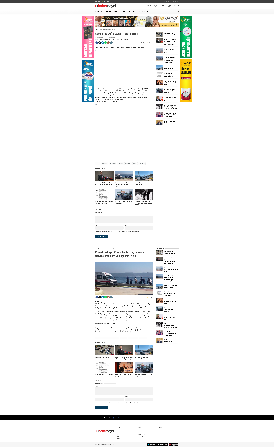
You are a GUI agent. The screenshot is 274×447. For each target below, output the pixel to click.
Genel (152, 259)
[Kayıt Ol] (173, 11)
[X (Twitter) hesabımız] (173, 1)
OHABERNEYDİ (128, 163)
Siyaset (102, 11)
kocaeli (108, 338)
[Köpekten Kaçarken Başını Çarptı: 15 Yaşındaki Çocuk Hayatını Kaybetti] (159, 116)
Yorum (97, 215)
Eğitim (143, 11)
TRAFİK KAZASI (142, 163)
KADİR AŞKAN (121, 163)
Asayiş (152, 37)
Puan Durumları (141, 436)
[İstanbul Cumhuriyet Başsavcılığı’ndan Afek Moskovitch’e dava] (104, 194)
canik (98, 338)
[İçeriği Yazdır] (111, 42)
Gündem (97, 11)
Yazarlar (160, 432)
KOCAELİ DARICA (115, 338)
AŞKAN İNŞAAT (104, 163)
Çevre (139, 11)
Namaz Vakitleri (141, 432)
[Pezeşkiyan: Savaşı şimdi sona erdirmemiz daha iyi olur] (159, 100)
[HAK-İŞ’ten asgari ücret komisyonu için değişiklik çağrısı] (159, 84)
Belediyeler (108, 11)
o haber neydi (124, 338)
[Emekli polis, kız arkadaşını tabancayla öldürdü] (144, 176)
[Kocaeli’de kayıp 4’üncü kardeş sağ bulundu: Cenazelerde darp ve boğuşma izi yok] (124, 176)
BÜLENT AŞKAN (113, 163)
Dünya (128, 11)
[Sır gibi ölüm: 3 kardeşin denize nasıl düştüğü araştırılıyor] (124, 194)
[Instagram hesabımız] (175, 1)
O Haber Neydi (161, 427)
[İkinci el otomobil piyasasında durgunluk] (159, 36)
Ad (96, 225)
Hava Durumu (140, 427)
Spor (124, 11)
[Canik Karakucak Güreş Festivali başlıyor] (159, 124)
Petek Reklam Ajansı (109, 444)
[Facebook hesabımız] (170, 1)
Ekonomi (115, 11)
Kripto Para (140, 429)
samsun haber (143, 338)
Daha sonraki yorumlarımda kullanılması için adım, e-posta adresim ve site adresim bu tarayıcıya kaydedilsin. (117, 231)
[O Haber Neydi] (105, 7)
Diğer (147, 11)
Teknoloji (133, 11)
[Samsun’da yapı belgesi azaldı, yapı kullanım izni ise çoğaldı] (159, 52)
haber (103, 338)
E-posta (127, 225)
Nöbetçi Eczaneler (141, 434)
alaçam (98, 163)
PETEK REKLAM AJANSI (133, 338)
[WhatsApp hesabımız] (178, 1)
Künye (160, 429)
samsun (135, 163)
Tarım (120, 11)
